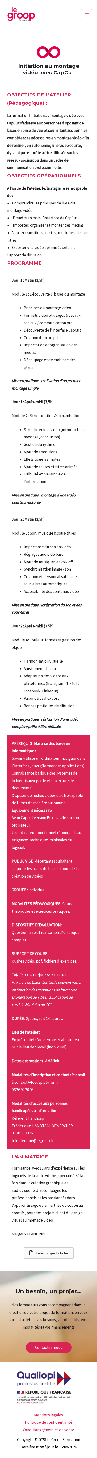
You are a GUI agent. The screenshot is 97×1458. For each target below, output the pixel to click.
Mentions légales (48, 1415)
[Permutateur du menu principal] (87, 14)
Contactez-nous (48, 1347)
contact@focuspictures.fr (36, 1082)
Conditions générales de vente (48, 1429)
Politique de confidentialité (48, 1422)
